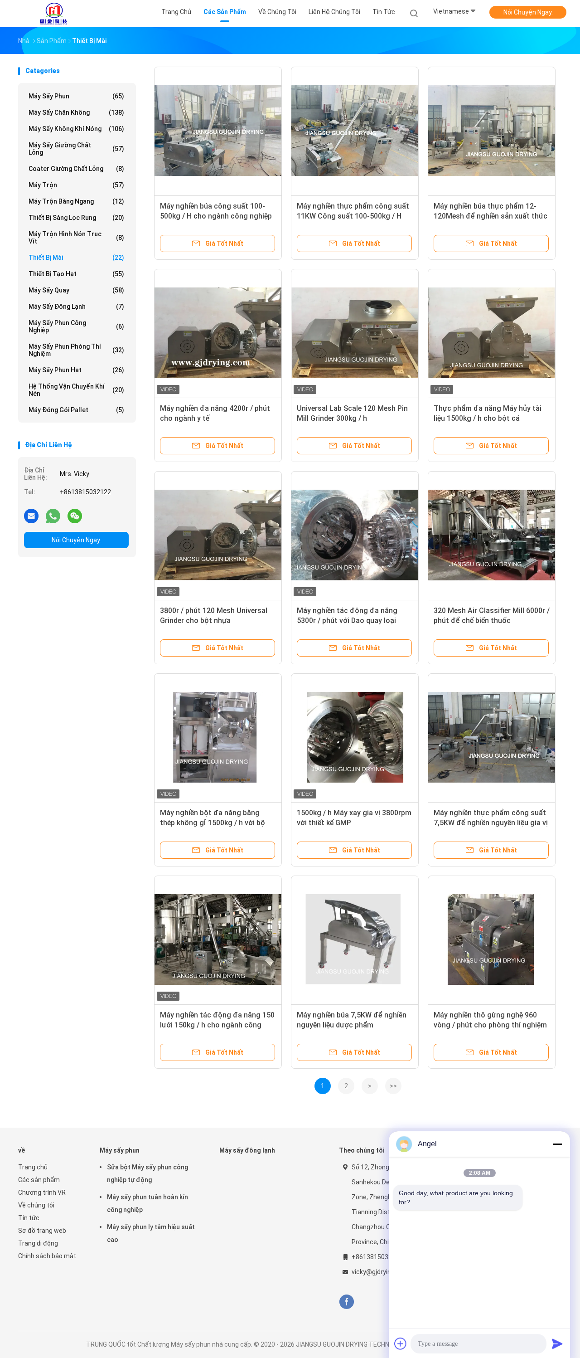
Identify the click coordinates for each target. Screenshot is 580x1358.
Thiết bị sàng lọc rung (76, 217)
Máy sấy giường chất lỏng (76, 148)
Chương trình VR (42, 1192)
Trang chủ (33, 1167)
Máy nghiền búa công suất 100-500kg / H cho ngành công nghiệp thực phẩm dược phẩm (216, 216)
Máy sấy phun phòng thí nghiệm (76, 350)
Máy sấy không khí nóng (76, 128)
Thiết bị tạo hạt (76, 273)
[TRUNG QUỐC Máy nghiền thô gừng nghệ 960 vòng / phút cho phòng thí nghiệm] (491, 939)
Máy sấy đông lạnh (76, 306)
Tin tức (28, 1218)
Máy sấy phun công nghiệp (76, 326)
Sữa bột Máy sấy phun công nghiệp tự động (147, 1173)
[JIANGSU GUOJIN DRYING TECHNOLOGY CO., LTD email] (31, 515)
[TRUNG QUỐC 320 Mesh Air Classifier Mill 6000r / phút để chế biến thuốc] (491, 535)
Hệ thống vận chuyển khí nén (76, 390)
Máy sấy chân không (76, 112)
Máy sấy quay (76, 290)
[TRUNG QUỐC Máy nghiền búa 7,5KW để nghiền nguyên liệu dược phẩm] (354, 939)
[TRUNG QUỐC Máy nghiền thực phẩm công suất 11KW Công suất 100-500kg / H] (354, 130)
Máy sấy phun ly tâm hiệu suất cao (151, 1233)
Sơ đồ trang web (42, 1230)
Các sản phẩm (39, 1179)
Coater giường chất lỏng (76, 168)
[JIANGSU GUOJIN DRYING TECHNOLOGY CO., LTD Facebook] (346, 1302)
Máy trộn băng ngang (76, 201)
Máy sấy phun (76, 96)
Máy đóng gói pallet (76, 410)
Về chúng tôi (36, 1205)
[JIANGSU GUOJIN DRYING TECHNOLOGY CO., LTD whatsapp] (53, 515)
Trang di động (38, 1243)
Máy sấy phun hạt (76, 370)
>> (393, 1086)
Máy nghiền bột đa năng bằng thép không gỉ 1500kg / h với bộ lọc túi (212, 822)
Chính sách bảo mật (47, 1256)
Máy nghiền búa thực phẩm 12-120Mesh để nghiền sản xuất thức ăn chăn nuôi (490, 216)
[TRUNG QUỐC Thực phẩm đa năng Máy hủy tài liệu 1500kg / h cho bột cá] (491, 332)
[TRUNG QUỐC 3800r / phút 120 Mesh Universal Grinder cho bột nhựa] (218, 535)
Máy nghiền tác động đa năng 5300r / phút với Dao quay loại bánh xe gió (347, 620)
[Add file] (400, 1343)
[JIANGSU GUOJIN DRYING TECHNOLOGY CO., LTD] (53, 13)
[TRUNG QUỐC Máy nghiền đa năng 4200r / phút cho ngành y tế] (218, 332)
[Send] (557, 1343)
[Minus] (557, 1144)
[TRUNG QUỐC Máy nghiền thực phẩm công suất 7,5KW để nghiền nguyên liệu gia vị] (491, 737)
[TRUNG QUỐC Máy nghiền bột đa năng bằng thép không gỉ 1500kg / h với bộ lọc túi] (218, 737)
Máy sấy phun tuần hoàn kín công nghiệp (147, 1203)
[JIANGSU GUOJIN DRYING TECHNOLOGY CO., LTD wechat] (75, 515)
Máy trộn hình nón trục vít (76, 237)
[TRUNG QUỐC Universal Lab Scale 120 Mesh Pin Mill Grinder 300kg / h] (354, 332)
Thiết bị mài (76, 257)
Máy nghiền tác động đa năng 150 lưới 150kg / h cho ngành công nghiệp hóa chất (217, 1025)
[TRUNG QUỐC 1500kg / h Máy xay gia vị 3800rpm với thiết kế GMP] (354, 737)
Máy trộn (76, 185)
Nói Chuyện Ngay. (528, 12)
